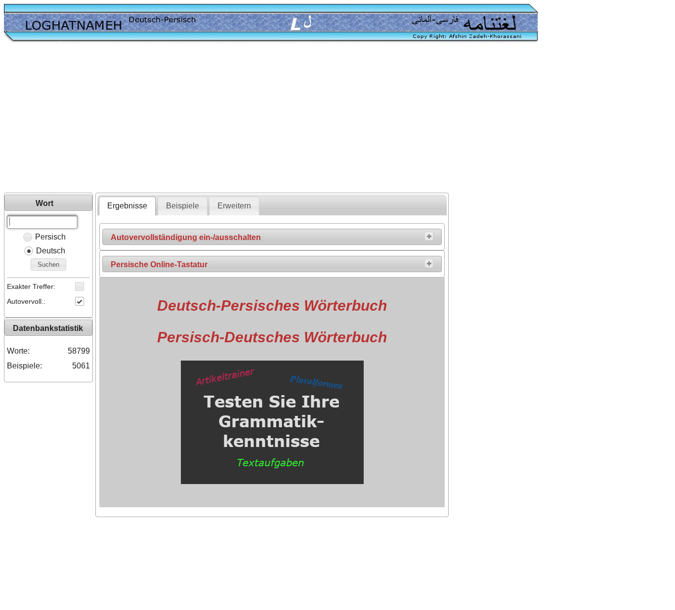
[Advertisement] (337, 118)
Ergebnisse (127, 206)
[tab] (127, 206)
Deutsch (50, 250)
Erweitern (234, 206)
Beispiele (182, 206)
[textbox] (42, 222)
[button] (48, 264)
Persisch (50, 237)
